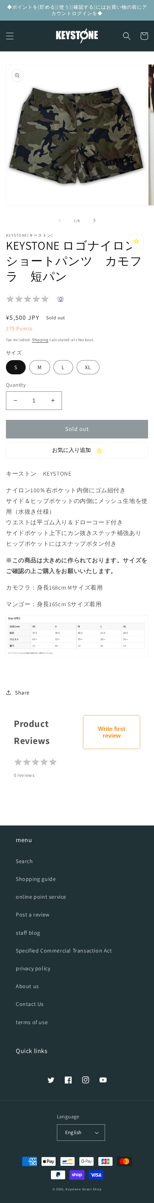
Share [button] (22, 692)
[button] (10, 36)
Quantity (16, 384)
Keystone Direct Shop (83, 1189)
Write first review (111, 732)
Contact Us (30, 1004)
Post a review (33, 914)
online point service (41, 896)
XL (88, 367)
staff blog (28, 932)
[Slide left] (59, 220)
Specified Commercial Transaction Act (64, 950)
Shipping (40, 339)
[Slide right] (94, 220)
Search (24, 861)
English (73, 1132)
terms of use (32, 1022)
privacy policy (33, 968)
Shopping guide (36, 878)
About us (27, 986)
